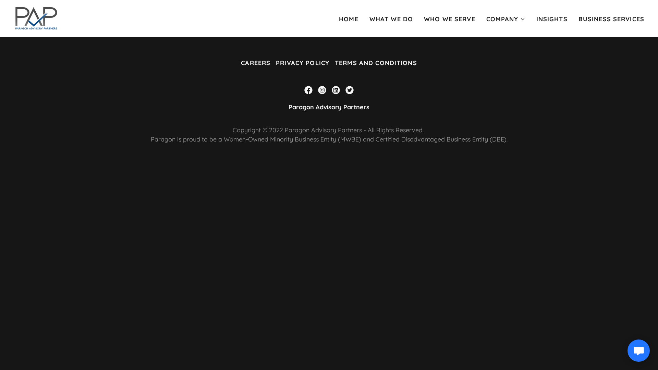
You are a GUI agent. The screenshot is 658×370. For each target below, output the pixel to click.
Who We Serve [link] (449, 19)
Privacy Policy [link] (302, 63)
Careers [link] (255, 63)
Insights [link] (552, 19)
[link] (36, 18)
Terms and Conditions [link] (376, 63)
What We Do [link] (391, 19)
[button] (505, 19)
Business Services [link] (611, 19)
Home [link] (348, 19)
